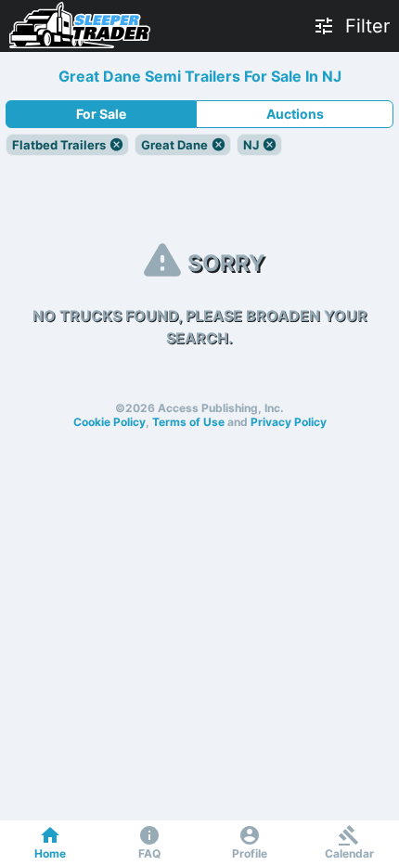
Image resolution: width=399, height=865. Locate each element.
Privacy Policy (289, 422)
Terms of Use (188, 422)
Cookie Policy (109, 422)
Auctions (295, 114)
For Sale (101, 114)
